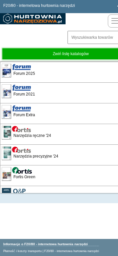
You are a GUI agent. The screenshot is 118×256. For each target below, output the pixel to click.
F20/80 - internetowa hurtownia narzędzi (71, 251)
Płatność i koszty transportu (22, 251)
